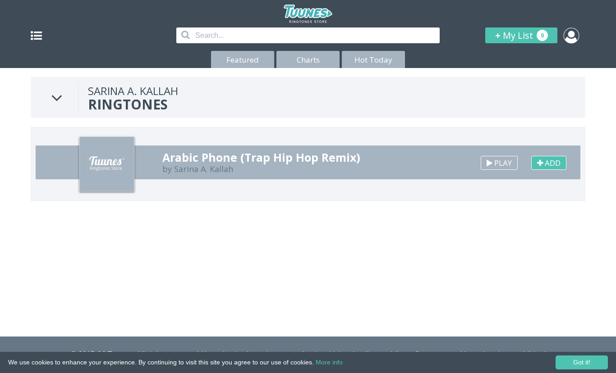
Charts (308, 60)
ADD (552, 163)
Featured (242, 60)
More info (329, 362)
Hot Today (373, 60)
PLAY (502, 163)
